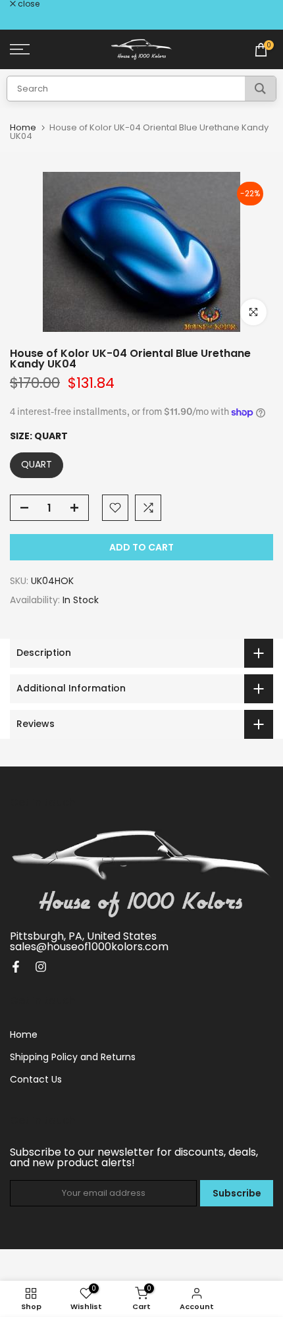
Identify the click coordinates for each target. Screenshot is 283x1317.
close (27, 4)
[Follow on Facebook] (16, 967)
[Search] (260, 88)
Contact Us (36, 1079)
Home (23, 127)
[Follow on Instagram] (41, 967)
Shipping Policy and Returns (73, 1056)
